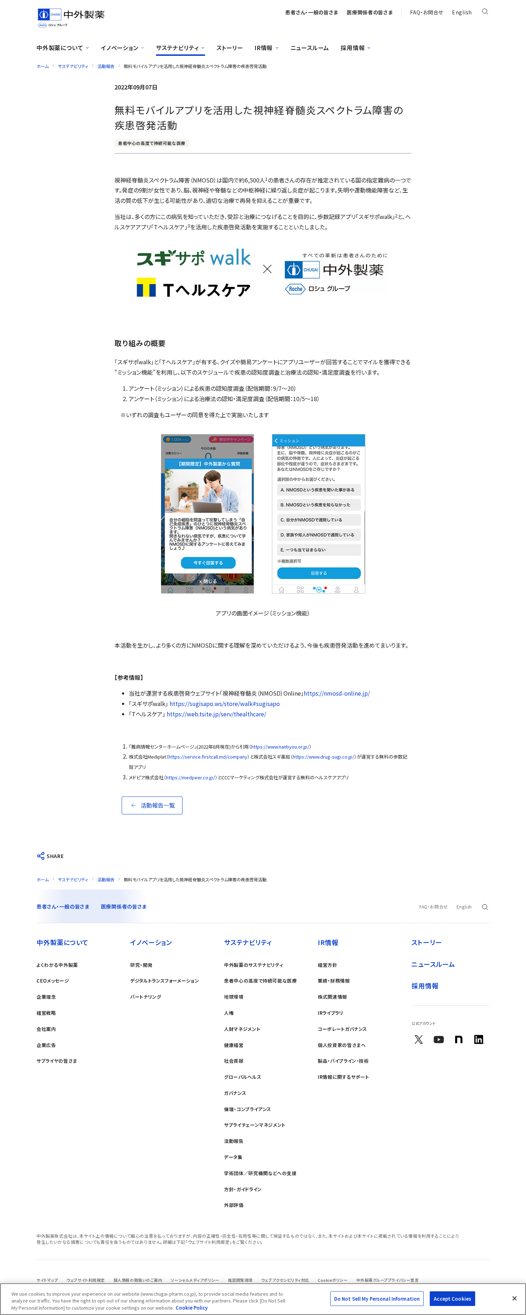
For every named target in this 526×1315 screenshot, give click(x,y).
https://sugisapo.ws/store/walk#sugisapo (225, 703)
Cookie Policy (192, 1307)
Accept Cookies (452, 1298)
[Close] (514, 1298)
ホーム (42, 66)
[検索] (485, 13)
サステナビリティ (73, 66)
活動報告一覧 (158, 805)
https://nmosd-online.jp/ (337, 693)
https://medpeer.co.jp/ (190, 777)
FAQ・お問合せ (426, 12)
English (462, 12)
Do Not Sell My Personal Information (377, 1298)
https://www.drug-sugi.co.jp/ (323, 756)
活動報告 (106, 66)
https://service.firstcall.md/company (208, 756)
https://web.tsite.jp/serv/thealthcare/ (216, 714)
